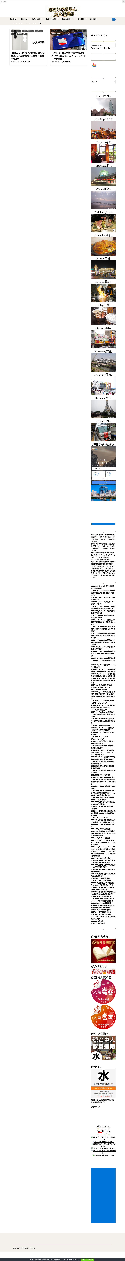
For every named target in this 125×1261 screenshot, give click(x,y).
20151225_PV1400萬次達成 (100, 878)
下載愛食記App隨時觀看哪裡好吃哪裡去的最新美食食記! (102, 1101)
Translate (107, 48)
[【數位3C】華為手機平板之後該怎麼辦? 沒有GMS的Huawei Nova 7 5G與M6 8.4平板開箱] (68, 39)
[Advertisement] (105, 1195)
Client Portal (16, 23)
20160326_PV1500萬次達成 (101, 881)
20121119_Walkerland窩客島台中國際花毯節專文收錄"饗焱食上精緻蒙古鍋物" (103, 642)
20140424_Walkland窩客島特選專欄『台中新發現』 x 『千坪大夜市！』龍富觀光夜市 (102, 752)
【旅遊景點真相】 (67, 19)
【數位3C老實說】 (51, 19)
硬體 (37, 31)
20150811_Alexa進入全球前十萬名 (103, 860)
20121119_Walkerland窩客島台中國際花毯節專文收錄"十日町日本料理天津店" (103, 629)
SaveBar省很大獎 (97, 921)
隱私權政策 (93, 19)
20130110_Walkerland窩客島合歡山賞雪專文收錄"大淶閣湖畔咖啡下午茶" (103, 660)
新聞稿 (24, 31)
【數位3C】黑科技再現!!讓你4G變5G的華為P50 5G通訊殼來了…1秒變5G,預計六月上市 (28, 56)
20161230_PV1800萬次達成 (101, 910)
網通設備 (14, 34)
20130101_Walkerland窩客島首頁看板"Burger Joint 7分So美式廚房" (103, 653)
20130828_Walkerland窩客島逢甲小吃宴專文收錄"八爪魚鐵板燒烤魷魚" (103, 721)
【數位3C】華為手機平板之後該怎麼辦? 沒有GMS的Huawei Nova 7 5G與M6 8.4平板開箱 (68, 56)
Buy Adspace (31, 23)
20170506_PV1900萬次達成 (101, 912)
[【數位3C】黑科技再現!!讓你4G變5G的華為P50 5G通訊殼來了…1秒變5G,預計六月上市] (28, 39)
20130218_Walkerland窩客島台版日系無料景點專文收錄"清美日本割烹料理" (103, 681)
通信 (25, 34)
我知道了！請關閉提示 (87, 1259)
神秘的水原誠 (26, 62)
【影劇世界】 (81, 19)
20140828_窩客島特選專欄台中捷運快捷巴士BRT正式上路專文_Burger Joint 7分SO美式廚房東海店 (103, 793)
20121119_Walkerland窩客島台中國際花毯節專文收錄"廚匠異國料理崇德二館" (103, 636)
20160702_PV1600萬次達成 (101, 896)
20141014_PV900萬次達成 (100, 818)
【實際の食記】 (35, 19)
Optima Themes (29, 1248)
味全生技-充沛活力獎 (98, 923)
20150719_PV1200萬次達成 (100, 858)
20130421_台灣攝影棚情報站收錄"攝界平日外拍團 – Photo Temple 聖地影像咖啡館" (101, 687)
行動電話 (20, 34)
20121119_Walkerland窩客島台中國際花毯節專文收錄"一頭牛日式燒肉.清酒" (103, 622)
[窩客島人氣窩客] (103, 1003)
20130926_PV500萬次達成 (100, 725)
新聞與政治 (30, 31)
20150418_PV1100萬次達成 (100, 838)
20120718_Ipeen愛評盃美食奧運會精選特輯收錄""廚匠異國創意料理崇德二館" (103, 593)
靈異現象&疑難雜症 (56, 34)
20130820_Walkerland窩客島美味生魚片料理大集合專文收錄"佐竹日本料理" (103, 714)
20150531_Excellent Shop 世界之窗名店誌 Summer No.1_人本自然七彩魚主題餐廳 (103, 854)
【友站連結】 (13, 19)
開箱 (85, 31)
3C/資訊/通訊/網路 (16, 31)
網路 (41, 31)
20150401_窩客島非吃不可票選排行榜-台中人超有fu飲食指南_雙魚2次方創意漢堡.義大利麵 (103, 833)
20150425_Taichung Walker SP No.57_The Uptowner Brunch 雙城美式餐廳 (103, 842)
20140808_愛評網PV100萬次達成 (103, 777)
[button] (44, 23)
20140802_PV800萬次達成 (100, 775)
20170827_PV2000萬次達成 (101, 914)
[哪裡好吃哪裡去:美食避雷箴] (62, 13)
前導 (40, 23)
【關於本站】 (24, 19)
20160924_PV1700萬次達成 (101, 903)
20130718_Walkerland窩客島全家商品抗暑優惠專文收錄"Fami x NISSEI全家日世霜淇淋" (103, 707)
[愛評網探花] (103, 973)
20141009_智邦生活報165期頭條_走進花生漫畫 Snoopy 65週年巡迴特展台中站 (103, 813)
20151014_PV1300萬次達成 (100, 863)
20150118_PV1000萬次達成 (100, 829)
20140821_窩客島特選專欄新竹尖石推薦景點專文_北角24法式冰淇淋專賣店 (103, 782)
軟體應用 (79, 31)
